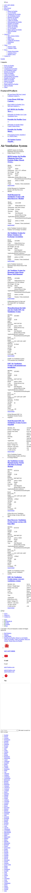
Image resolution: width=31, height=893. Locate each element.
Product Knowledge (13, 51)
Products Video (12, 46)
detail (12, 185)
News (5, 49)
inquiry (9, 185)
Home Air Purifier (12, 11)
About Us (6, 34)
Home (5, 6)
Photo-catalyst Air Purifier (15, 29)
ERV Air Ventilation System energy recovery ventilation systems (16, 579)
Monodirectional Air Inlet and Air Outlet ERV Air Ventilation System (17, 310)
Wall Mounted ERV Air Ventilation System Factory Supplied (17, 422)
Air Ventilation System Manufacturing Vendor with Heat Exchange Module (16, 463)
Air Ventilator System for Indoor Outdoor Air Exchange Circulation (16, 235)
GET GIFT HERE (9, 5)
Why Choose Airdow (13, 36)
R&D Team (11, 39)
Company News (12, 53)
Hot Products (7, 633)
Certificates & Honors (13, 40)
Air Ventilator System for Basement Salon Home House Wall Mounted (16, 272)
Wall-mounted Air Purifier (15, 22)
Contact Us (7, 56)
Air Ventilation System (14, 16)
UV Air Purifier (12, 28)
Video (5, 45)
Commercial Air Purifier (14, 14)
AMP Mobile (7, 636)
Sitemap (6, 634)
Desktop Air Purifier (13, 17)
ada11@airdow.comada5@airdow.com (9, 670)
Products (6, 9)
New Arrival (7, 8)
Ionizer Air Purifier (13, 26)
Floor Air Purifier (12, 19)
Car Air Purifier (12, 12)
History (10, 37)
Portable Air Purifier (13, 23)
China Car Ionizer (19, 639)
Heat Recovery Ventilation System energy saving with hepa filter (17, 522)
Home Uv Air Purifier (21, 638)
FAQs (9, 43)
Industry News (12, 54)
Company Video (12, 48)
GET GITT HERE (9, 651)
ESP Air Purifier (12, 31)
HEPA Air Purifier (13, 25)
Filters (9, 33)
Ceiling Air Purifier (13, 20)
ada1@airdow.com (9, 667)
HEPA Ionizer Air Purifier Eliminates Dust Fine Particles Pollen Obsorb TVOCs (17, 159)
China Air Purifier (9, 639)
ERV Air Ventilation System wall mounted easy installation (17, 365)
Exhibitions (11, 42)
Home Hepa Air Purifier (15, 641)
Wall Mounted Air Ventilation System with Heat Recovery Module (16, 196)
